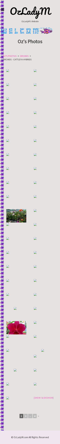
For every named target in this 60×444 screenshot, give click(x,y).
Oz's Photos (10, 55)
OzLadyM (30, 11)
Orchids (24, 55)
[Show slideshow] (44, 397)
